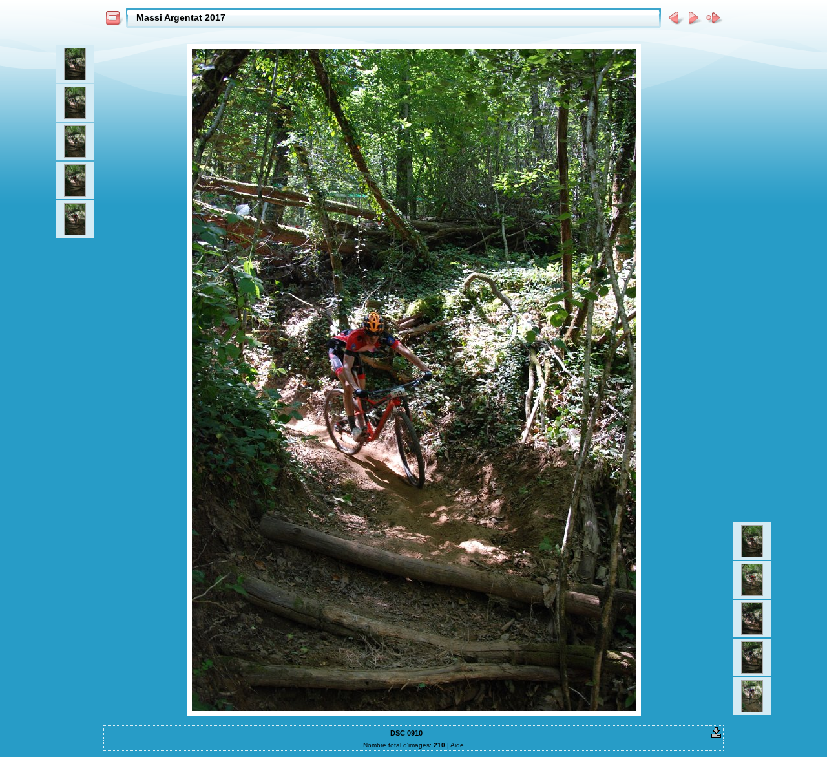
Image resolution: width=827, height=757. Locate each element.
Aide (457, 745)
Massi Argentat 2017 (180, 17)
